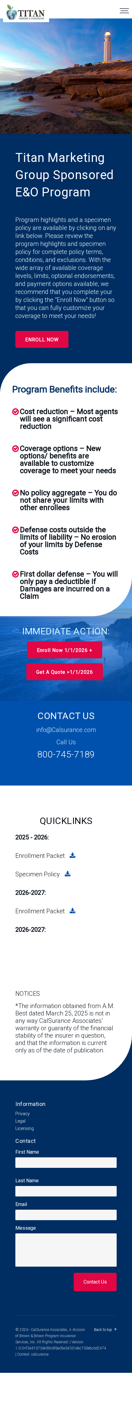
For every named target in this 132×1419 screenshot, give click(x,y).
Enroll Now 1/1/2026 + (64, 650)
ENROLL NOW (42, 340)
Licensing (24, 1128)
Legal (20, 1121)
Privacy (22, 1113)
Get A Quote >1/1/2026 (64, 672)
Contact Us (95, 1282)
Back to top (103, 1330)
